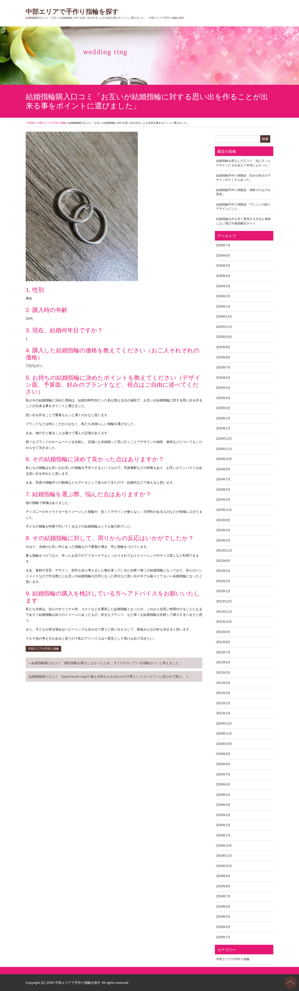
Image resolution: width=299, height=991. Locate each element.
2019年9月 (223, 876)
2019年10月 (224, 866)
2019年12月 (224, 845)
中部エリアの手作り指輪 (51, 122)
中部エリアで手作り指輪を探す (72, 11)
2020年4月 (223, 805)
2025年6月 (223, 377)
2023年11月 (224, 510)
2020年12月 (224, 723)
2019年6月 (223, 906)
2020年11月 (224, 733)
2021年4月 (223, 683)
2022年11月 (224, 550)
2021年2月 (223, 703)
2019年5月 (223, 916)
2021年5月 (223, 672)
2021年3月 (223, 693)
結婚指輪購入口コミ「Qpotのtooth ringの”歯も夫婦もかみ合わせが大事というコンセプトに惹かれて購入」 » (108, 676)
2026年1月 (223, 306)
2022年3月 (223, 581)
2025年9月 (223, 347)
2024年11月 (224, 449)
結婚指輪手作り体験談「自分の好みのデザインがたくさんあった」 (243, 178)
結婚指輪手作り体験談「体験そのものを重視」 (243, 192)
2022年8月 (223, 561)
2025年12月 (224, 316)
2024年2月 (223, 499)
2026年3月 (223, 286)
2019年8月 (223, 886)
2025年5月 (223, 387)
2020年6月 (223, 784)
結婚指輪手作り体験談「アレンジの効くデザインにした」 (243, 207)
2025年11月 (224, 327)
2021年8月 (223, 642)
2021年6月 (223, 662)
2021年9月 (223, 632)
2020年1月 (223, 835)
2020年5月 (223, 794)
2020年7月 (223, 774)
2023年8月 (223, 520)
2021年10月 (224, 621)
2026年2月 (223, 296)
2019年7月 (223, 896)
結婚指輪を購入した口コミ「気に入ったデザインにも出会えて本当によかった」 (243, 163)
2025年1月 (223, 428)
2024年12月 (224, 438)
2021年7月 (223, 652)
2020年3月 (223, 815)
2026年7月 (223, 245)
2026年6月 (223, 255)
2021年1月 (223, 713)
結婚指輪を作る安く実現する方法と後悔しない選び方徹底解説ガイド (243, 221)
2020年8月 (223, 764)
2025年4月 (223, 398)
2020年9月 (223, 754)
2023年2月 (223, 540)
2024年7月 (223, 479)
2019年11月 (224, 855)
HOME (31, 122)
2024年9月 (223, 469)
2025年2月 (223, 418)
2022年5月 (223, 571)
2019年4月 (223, 927)
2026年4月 (223, 276)
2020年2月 (223, 825)
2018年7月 (223, 937)
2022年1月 (223, 591)
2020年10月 (224, 744)
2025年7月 (223, 367)
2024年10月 (224, 459)
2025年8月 (223, 357)
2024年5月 (223, 489)
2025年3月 (223, 408)
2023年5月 (223, 530)
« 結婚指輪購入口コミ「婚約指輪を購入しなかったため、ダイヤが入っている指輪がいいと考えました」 (105, 663)
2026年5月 (223, 265)
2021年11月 (224, 611)
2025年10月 (224, 337)
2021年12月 (224, 601)
